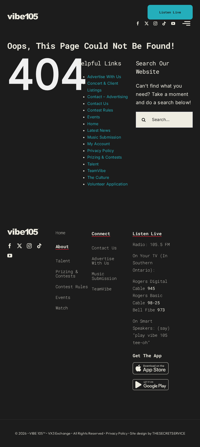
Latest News (98, 130)
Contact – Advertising (107, 96)
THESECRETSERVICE (168, 433)
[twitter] (147, 23)
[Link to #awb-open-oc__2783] (186, 23)
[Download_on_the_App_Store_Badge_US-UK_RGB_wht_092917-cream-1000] (151, 365)
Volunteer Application (107, 184)
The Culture (98, 177)
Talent (93, 164)
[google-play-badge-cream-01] (151, 382)
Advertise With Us (104, 76)
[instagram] (155, 23)
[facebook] (138, 23)
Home (93, 123)
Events (93, 116)
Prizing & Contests (104, 157)
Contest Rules (100, 110)
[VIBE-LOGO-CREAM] (23, 15)
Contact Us (97, 103)
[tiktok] (164, 23)
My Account (98, 143)
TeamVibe (96, 170)
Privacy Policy (100, 150)
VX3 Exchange (59, 433)
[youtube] (173, 23)
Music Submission (104, 137)
